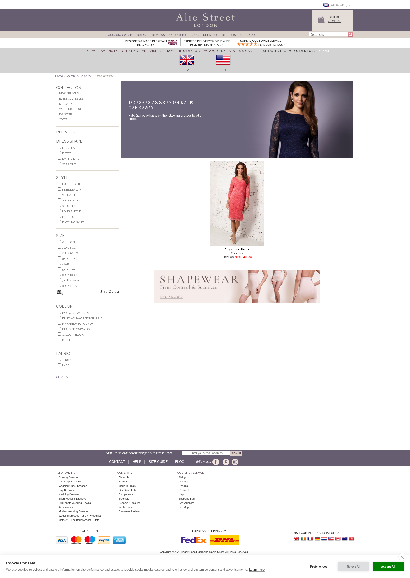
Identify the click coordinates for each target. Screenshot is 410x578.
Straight (69, 164)
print (66, 340)
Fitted (66, 153)
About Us (124, 477)
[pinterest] (225, 461)
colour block (73, 334)
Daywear (65, 114)
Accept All (388, 566)
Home (59, 75)
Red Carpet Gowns (70, 481)
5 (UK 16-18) (69, 269)
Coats (63, 119)
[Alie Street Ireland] (303, 538)
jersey (67, 360)
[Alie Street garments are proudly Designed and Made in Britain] (172, 42)
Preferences (318, 566)
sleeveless (70, 195)
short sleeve (72, 200)
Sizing (182, 477)
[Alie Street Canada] (338, 538)
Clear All (63, 376)
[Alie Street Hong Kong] (351, 538)
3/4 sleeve (69, 206)
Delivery (210, 34)
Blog (195, 34)
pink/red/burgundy (77, 323)
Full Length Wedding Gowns (75, 502)
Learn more (257, 569)
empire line (70, 158)
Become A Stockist (129, 502)
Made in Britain (127, 485)
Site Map (184, 507)
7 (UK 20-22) (70, 280)
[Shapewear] (237, 304)
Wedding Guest (70, 109)
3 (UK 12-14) (69, 258)
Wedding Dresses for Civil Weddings (80, 515)
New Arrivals (69, 93)
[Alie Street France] (310, 538)
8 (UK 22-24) (70, 285)
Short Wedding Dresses (72, 498)
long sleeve (71, 211)
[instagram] (234, 461)
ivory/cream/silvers (78, 312)
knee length (72, 189)
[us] (223, 66)
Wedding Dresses (69, 494)
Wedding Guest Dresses (73, 485)
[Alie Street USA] (331, 538)
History (123, 481)
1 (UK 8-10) (69, 247)
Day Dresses (66, 490)
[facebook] (216, 461)
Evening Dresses (71, 98)
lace (65, 365)
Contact (117, 462)
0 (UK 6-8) (68, 242)
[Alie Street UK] (296, 538)
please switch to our (285, 51)
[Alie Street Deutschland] (317, 538)
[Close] (324, 51)
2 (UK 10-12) (70, 253)
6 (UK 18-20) (70, 275)
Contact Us (185, 490)
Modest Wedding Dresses (74, 511)
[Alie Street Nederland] (324, 538)
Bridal (142, 34)
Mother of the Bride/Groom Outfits (79, 520)
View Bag (334, 21)
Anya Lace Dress (237, 249)
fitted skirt (71, 216)
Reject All (353, 566)
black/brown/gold (77, 329)
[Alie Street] (184, 27)
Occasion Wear (120, 34)
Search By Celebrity (79, 75)
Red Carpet (67, 103)
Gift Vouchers (186, 502)
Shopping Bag (187, 498)
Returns (229, 34)
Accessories (66, 507)
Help (137, 462)
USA (223, 70)
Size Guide (109, 292)
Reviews (158, 34)
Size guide (158, 462)
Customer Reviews (130, 511)
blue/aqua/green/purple (82, 318)
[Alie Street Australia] (344, 538)
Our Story (177, 34)
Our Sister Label (128, 490)
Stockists (124, 498)
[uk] (186, 66)
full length (71, 184)
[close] (402, 557)
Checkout (248, 34)
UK (186, 70)
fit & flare (70, 148)
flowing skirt (73, 222)
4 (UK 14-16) (69, 264)
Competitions (126, 494)
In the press (126, 507)
